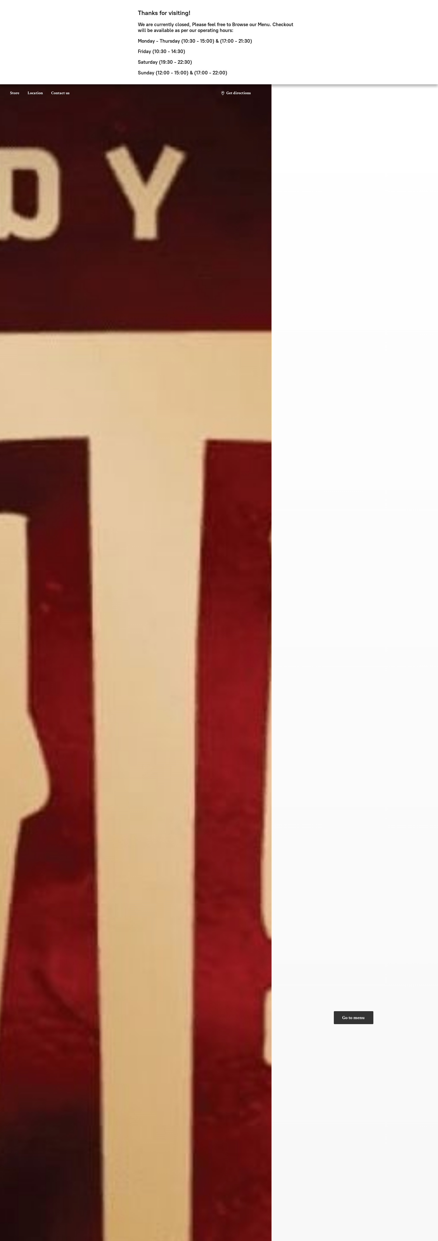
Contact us (60, 93)
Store (14, 93)
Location (35, 93)
